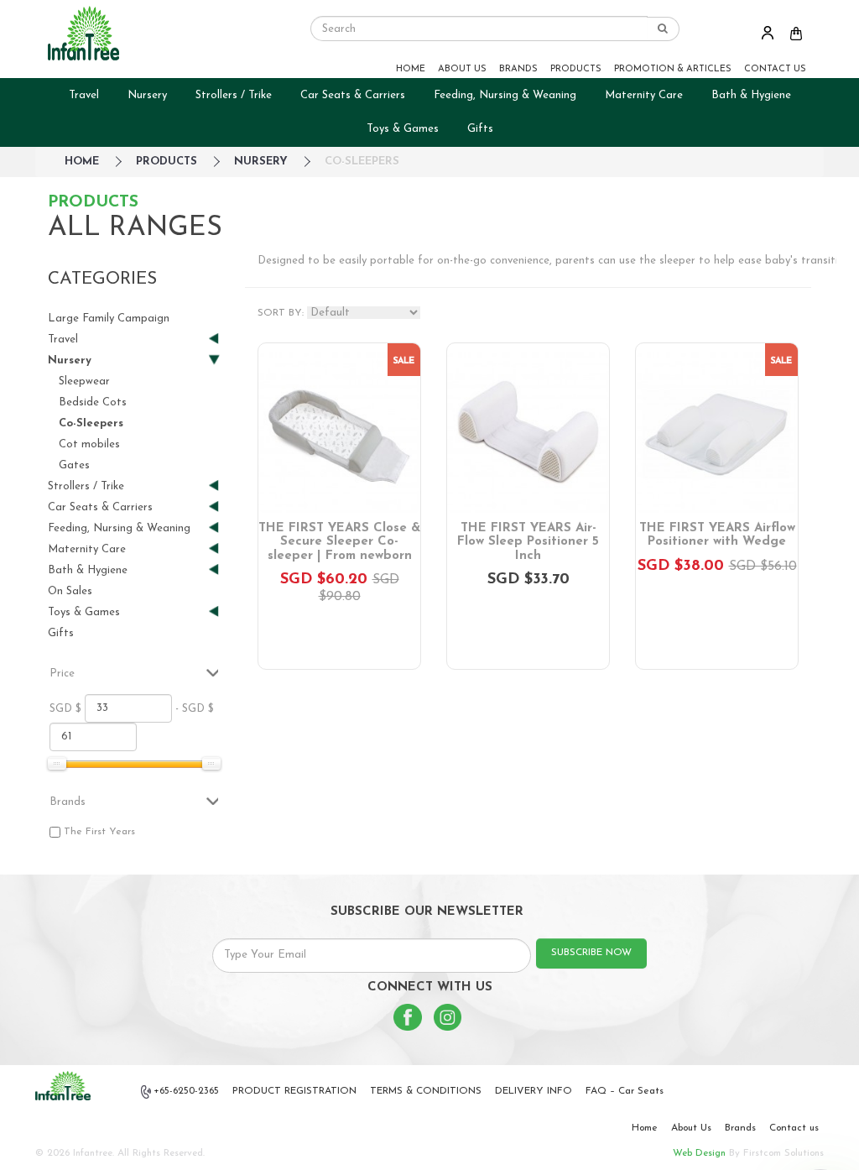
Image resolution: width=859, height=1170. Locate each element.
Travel (84, 95)
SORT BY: (281, 313)
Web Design (699, 1153)
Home (645, 1128)
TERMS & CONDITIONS (426, 1091)
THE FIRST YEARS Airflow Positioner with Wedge (717, 535)
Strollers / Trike (233, 95)
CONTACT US (775, 69)
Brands (740, 1128)
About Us (691, 1128)
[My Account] (767, 32)
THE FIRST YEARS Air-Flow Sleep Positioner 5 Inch (528, 542)
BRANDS (518, 69)
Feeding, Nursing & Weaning (505, 95)
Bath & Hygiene (751, 95)
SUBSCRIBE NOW (591, 953)
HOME (410, 69)
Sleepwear (84, 381)
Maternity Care (644, 95)
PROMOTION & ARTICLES (672, 69)
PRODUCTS (575, 69)
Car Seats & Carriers (352, 95)
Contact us (794, 1128)
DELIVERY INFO (533, 1091)
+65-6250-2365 (186, 1091)
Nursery (147, 95)
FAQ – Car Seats (625, 1091)
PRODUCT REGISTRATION (294, 1091)
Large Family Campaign (108, 318)
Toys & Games (403, 128)
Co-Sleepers (362, 161)
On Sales (70, 591)
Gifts (480, 128)
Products (166, 161)
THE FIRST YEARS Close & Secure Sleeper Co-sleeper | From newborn (339, 542)
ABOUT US (462, 69)
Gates (74, 465)
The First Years (99, 832)
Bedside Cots (93, 402)
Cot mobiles (89, 444)
